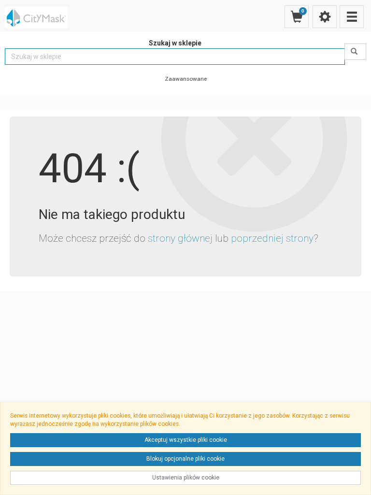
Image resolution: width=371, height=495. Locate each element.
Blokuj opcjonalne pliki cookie (185, 458)
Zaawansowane (186, 78)
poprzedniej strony (272, 238)
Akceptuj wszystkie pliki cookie (185, 440)
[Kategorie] (352, 16)
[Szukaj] (355, 52)
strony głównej (180, 238)
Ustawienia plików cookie (185, 477)
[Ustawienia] (325, 16)
